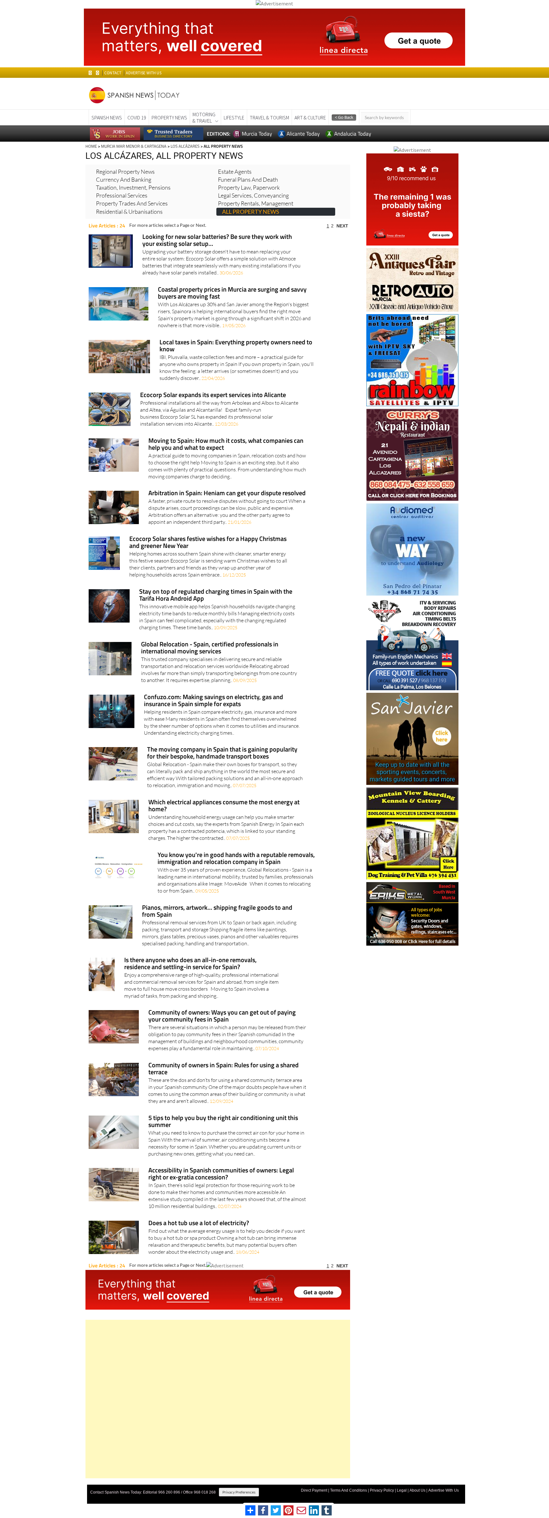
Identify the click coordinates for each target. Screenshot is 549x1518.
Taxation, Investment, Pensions (133, 187)
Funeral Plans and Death (248, 179)
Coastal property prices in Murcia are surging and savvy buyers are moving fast (232, 293)
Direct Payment (314, 1490)
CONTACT (112, 73)
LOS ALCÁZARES (185, 146)
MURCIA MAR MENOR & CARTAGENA (133, 146)
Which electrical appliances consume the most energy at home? (224, 806)
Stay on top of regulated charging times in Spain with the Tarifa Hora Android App (215, 595)
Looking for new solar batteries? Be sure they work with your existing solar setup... (217, 240)
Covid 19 (136, 117)
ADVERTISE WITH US (143, 73)
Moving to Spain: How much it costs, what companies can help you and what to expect (225, 444)
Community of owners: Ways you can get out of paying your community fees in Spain (222, 1016)
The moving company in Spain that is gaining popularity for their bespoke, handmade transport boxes (222, 753)
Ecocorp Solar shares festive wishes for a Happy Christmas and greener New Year (208, 542)
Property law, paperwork (249, 187)
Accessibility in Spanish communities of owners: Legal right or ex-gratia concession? (221, 1174)
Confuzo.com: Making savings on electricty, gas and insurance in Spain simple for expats (213, 700)
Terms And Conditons (348, 1490)
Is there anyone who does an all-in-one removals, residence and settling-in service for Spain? (190, 963)
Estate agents (235, 171)
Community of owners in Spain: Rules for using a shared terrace (223, 1069)
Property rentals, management (255, 203)
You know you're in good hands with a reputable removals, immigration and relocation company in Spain (236, 858)
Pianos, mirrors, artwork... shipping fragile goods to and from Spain (217, 911)
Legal (402, 1490)
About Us (417, 1490)
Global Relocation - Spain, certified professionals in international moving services (209, 648)
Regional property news (125, 171)
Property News (169, 117)
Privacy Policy (382, 1490)
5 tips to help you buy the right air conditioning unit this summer (223, 1121)
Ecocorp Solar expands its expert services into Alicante (213, 395)
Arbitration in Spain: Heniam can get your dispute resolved (227, 493)
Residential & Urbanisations (129, 211)
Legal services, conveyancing (253, 195)
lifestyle (234, 117)
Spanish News (107, 117)
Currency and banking (123, 179)
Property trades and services (132, 203)
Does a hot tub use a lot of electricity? (198, 1223)
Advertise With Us (443, 1490)
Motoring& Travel (204, 117)
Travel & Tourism (269, 117)
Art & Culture (310, 117)
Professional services (121, 195)
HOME (91, 146)
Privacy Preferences (238, 1492)
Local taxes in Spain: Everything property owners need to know (235, 346)
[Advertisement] (217, 1399)
